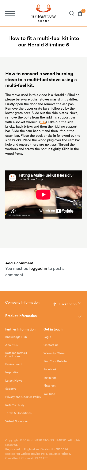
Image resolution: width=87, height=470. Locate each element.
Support (10, 388)
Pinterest (50, 385)
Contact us (51, 345)
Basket (78, 13)
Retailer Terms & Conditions (16, 354)
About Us (11, 345)
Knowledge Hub (16, 337)
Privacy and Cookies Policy (23, 397)
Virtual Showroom (17, 421)
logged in (38, 268)
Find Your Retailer (56, 361)
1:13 (43, 122)
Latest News (13, 380)
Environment (13, 364)
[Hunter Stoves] (43, 13)
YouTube (49, 394)
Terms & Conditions (18, 413)
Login (47, 337)
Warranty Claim (54, 353)
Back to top (67, 304)
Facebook (50, 369)
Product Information (21, 316)
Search (69, 13)
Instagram (50, 377)
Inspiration (12, 372)
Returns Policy (14, 405)
